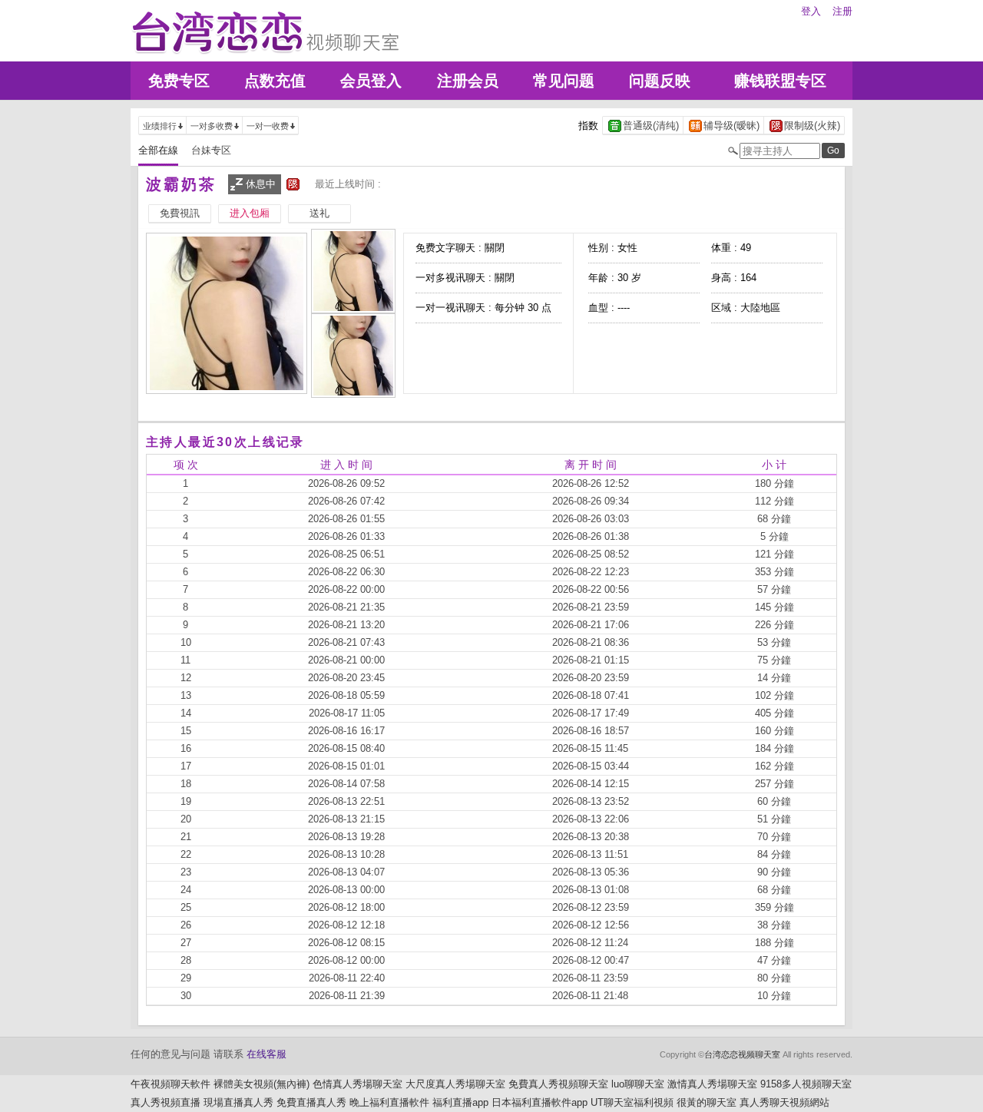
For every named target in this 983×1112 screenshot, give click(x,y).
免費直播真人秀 (311, 1102)
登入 (811, 11)
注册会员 (467, 80)
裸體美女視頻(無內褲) (261, 1084)
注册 (842, 11)
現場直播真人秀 (238, 1102)
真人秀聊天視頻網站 (784, 1102)
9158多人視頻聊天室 (806, 1084)
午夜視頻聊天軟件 (170, 1084)
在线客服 (266, 1054)
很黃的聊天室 (706, 1102)
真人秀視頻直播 (165, 1102)
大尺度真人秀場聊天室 (455, 1084)
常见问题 (563, 80)
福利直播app (460, 1102)
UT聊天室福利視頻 (632, 1102)
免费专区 (179, 80)
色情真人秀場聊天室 (357, 1084)
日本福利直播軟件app (539, 1102)
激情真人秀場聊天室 (712, 1084)
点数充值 (275, 80)
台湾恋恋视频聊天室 (742, 1054)
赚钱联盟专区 (780, 80)
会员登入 (371, 80)
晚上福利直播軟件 (389, 1102)
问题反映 (659, 80)
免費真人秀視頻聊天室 (558, 1084)
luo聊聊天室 (637, 1084)
